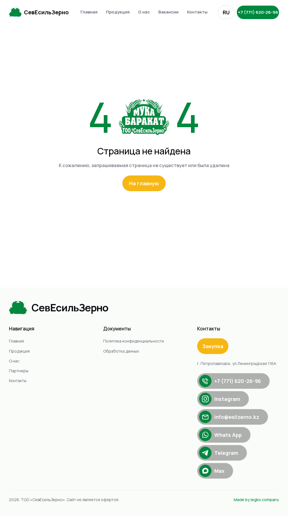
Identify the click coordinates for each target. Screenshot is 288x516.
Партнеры (18, 370)
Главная (89, 12)
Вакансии (168, 12)
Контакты (197, 12)
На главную (144, 183)
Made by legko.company (256, 499)
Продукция (118, 12)
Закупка (212, 346)
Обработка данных (121, 351)
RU (226, 12)
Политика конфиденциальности (133, 341)
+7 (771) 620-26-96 (258, 12)
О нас (144, 12)
